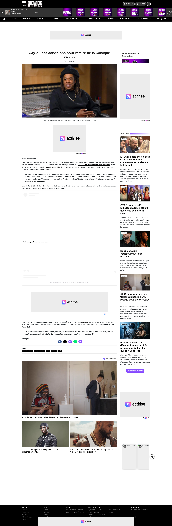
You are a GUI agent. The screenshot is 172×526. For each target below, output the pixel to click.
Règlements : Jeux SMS (96, 514)
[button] (129, 456)
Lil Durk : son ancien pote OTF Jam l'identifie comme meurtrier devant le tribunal (135, 160)
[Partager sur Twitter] (64, 343)
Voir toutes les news (135, 371)
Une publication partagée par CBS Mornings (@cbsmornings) (69, 282)
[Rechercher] (149, 4)
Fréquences (163, 19)
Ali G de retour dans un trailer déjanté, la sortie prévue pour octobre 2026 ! (135, 298)
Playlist (24, 514)
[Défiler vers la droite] (152, 456)
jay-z (35, 351)
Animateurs (26, 512)
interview (54, 351)
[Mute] (36, 12)
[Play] (3, 12)
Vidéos (111, 19)
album (48, 351)
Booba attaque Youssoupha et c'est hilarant (131, 254)
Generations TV (94, 19)
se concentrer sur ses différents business (94, 165)
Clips (111, 512)
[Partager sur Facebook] (59, 343)
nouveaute (42, 351)
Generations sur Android (75, 512)
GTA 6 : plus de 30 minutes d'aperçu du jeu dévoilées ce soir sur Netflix (134, 209)
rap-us (31, 351)
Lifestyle (54, 19)
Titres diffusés (143, 19)
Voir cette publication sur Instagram (35, 242)
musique (24, 351)
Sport (40, 19)
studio (60, 351)
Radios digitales (72, 19)
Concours (125, 19)
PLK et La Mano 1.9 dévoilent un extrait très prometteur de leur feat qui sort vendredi (133, 346)
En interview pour (52, 167)
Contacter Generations (139, 510)
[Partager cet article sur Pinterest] (69, 343)
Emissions (25, 510)
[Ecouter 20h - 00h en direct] (135, 61)
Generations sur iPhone (74, 510)
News (14, 19)
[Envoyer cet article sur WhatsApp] (74, 343)
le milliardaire (83, 322)
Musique (27, 19)
